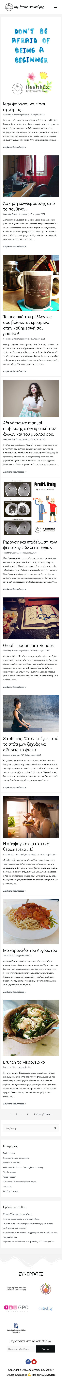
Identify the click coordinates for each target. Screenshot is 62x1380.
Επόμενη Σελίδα (43, 1114)
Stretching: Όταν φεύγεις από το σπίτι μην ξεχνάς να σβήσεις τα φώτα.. (30, 744)
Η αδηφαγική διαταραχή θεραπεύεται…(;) (26, 846)
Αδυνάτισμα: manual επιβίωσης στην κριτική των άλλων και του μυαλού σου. (29, 428)
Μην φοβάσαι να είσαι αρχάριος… (18, 1214)
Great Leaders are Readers (29, 645)
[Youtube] (34, 1361)
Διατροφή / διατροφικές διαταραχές (19, 854)
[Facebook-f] (28, 1361)
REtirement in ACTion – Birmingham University (23, 1167)
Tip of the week (9, 552)
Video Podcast (9, 1176)
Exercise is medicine (11, 754)
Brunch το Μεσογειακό (24, 1062)
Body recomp (9, 1153)
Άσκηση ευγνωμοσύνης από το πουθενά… (21, 1218)
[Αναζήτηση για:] (31, 1128)
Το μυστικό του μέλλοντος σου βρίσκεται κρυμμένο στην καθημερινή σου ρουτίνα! (27, 325)
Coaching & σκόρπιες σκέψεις (16, 114)
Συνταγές (7, 955)
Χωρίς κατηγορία (11, 1191)
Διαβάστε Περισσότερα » (14, 147)
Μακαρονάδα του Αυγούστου (30, 950)
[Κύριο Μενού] (55, 7)
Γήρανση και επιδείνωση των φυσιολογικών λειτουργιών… (30, 544)
